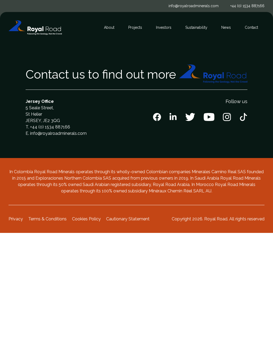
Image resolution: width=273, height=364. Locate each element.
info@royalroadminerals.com (193, 6)
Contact (251, 27)
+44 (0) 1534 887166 (247, 6)
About (109, 27)
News (226, 27)
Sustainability (196, 27)
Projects (135, 27)
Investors (163, 27)
